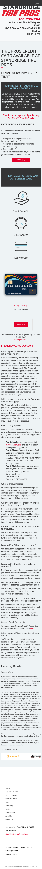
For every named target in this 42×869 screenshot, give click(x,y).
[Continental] (8, 756)
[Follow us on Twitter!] (32, 34)
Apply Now (21, 160)
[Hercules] (32, 756)
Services (8, 802)
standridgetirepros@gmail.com (16, 834)
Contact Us (9, 819)
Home (7, 788)
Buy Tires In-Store (11, 792)
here (32, 629)
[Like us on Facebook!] (28, 34)
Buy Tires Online (11, 795)
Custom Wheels (11, 799)
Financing (9, 806)
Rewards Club (10, 813)
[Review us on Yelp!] (35, 34)
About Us (8, 816)
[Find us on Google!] (38, 34)
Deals (7, 809)
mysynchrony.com (13, 445)
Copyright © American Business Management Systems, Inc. (21, 866)
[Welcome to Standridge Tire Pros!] (21, 10)
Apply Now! (21, 324)
